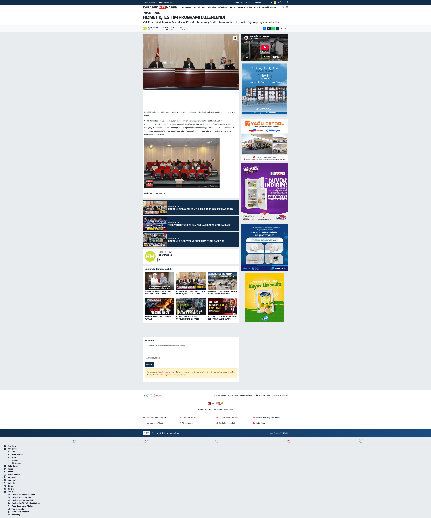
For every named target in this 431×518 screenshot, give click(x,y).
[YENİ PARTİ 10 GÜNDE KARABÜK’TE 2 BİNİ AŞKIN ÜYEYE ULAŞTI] (222, 306)
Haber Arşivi (260, 423)
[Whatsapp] (161, 395)
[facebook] (74, 441)
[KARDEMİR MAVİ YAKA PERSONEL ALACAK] (159, 306)
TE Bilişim (284, 433)
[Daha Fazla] (277, 28)
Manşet (14, 460)
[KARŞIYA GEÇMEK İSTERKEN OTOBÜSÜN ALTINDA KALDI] (191, 306)
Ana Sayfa (12, 446)
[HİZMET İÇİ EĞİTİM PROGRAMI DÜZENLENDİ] (191, 62)
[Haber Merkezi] (150, 256)
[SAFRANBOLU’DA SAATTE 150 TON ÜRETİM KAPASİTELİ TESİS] (222, 281)
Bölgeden (212, 7)
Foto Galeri (13, 466)
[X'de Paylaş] (269, 28)
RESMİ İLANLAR (269, 7)
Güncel (197, 7)
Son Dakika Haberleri (227, 423)
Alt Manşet (187, 7)
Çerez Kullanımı (264, 395)
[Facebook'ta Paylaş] (264, 28)
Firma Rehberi (14, 474)
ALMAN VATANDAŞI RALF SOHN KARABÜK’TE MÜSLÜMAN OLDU (158, 292)
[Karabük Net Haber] (160, 7)
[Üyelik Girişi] (286, 2)
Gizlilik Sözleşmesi (281, 395)
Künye (10, 486)
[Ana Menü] (287, 7)
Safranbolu (222, 7)
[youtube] (289, 441)
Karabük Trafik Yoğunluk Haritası (268, 418)
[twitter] (145, 441)
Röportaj (11, 477)
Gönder (149, 364)
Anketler (11, 483)
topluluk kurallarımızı (166, 372)
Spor (204, 7)
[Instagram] (153, 395)
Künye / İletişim (167, 2)
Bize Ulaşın (151, 2)
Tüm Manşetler (188, 423)
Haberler (147, 13)
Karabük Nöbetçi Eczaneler (156, 418)
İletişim (11, 489)
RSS (147, 433)
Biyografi (12, 480)
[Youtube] (157, 395)
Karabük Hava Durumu (191, 418)
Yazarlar (11, 472)
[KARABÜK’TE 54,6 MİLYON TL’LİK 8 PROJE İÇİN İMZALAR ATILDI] (191, 281)
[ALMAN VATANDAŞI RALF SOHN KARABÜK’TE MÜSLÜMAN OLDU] (159, 281)
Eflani (249, 7)
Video (10, 469)
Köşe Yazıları (221, 395)
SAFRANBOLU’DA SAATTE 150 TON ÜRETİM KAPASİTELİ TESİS (222, 292)
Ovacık (257, 7)
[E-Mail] (159, 260)
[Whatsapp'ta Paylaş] (273, 28)
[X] (149, 395)
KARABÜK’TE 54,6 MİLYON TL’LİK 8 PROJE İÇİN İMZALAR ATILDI (190, 292)
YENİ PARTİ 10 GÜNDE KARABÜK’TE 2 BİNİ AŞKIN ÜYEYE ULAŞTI (222, 318)
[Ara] (283, 7)
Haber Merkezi (164, 255)
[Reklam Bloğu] (264, 90)
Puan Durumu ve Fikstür (154, 423)
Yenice (232, 7)
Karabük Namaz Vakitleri (229, 418)
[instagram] (217, 441)
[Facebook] (145, 395)
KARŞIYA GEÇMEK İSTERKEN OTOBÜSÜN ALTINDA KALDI (188, 318)
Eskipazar (241, 7)
